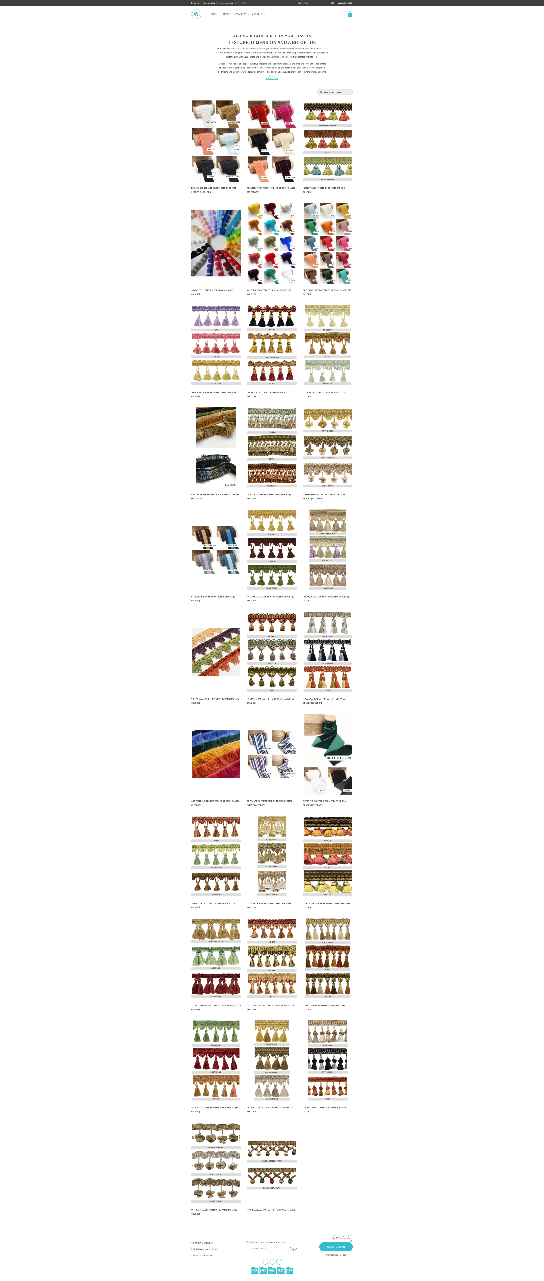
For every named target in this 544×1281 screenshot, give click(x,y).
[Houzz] (279, 1262)
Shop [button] (214, 14)
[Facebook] (265, 1262)
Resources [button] (240, 14)
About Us (257, 14)
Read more (272, 78)
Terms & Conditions (202, 1255)
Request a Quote (336, 1247)
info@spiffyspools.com (336, 1254)
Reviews (227, 14)
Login (340, 3)
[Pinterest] (272, 1262)
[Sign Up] (294, 1249)
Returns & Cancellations (205, 1249)
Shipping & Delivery (202, 1243)
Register (349, 3)
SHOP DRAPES (241, 3)
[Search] (326, 3)
